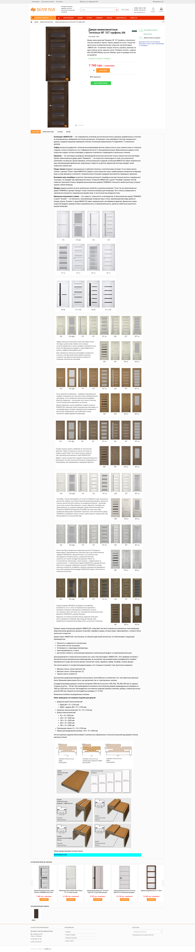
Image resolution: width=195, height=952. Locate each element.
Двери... (34, 920)
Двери (36, 22)
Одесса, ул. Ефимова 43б (89, 1)
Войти (153, 11)
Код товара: (91, 36)
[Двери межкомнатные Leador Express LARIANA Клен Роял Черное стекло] (44, 877)
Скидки (68, 932)
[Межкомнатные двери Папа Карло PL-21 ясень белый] (71, 877)
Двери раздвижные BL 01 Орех (151, 890)
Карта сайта (70, 941)
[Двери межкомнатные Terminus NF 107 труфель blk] (58, 104)
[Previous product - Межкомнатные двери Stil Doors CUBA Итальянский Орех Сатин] (162, 21)
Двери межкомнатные (46, 22)
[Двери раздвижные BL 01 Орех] (151, 877)
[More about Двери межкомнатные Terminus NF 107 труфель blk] (36, 913)
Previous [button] (32, 883)
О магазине (35, 1)
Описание (35, 131)
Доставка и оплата (47, 1)
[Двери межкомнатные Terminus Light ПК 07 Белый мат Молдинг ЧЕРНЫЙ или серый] (124, 877)
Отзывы (60, 132)
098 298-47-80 (37, 939)
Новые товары (70, 935)
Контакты (59, 1)
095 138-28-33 (37, 942)
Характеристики (48, 132)
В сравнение (96, 77)
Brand (68, 132)
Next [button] (163, 883)
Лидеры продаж (71, 938)
